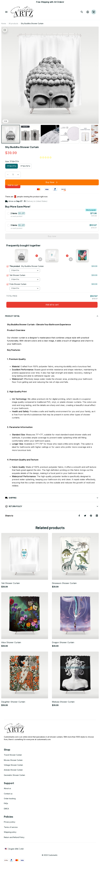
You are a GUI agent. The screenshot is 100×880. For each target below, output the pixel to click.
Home (3, 23)
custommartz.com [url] (44, 739)
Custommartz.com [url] (11, 737)
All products (13, 23)
